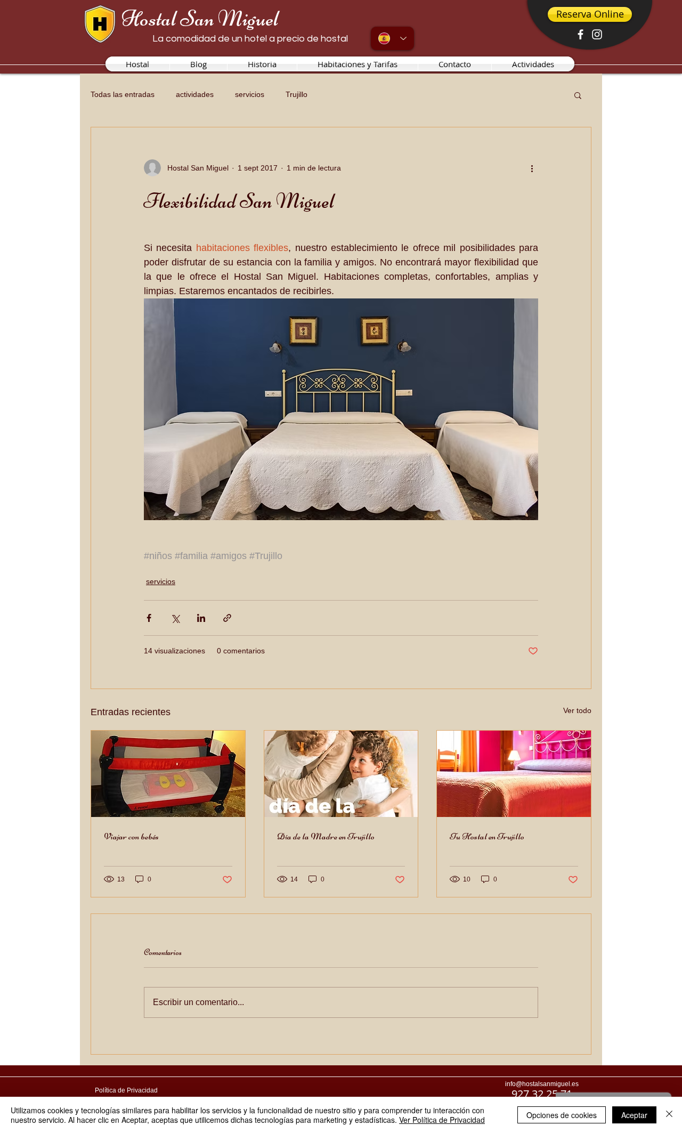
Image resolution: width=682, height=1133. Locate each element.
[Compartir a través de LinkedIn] (201, 618)
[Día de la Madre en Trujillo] (341, 774)
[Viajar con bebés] (168, 774)
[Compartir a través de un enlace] (227, 618)
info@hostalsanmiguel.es (542, 1084)
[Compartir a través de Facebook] (149, 618)
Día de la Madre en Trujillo (326, 836)
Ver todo (577, 710)
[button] (578, 95)
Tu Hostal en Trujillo (487, 836)
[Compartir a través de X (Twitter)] (175, 618)
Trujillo (296, 94)
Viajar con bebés (131, 836)
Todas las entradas (123, 94)
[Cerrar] (669, 1114)
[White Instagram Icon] (597, 34)
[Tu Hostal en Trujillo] (514, 774)
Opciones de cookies (561, 1115)
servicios (249, 94)
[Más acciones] (531, 167)
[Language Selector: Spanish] (392, 38)
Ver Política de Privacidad (442, 1119)
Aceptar (634, 1115)
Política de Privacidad (126, 1090)
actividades (195, 94)
